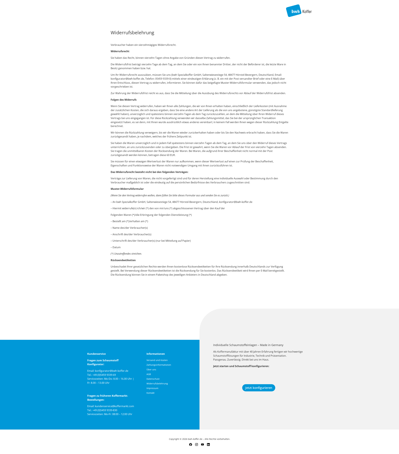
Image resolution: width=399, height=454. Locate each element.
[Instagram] (196, 445)
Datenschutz (153, 379)
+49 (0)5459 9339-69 (104, 375)
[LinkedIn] (208, 445)
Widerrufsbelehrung (157, 383)
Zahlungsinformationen (159, 365)
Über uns (151, 369)
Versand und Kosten (157, 360)
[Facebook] (190, 445)
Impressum (152, 388)
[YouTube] (202, 445)
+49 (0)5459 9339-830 (105, 410)
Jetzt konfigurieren (258, 388)
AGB (149, 374)
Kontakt (150, 393)
